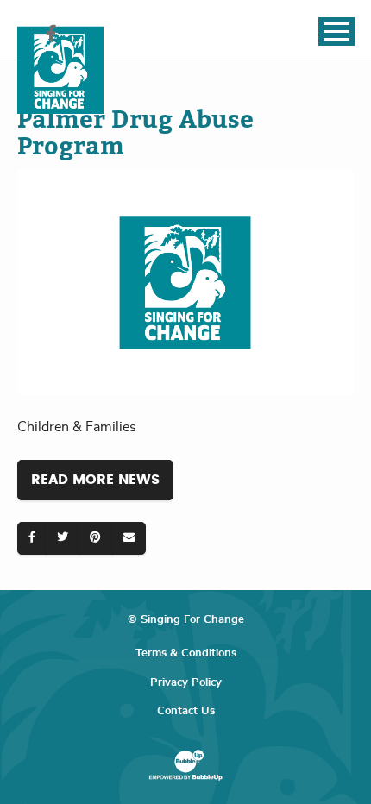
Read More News (95, 480)
